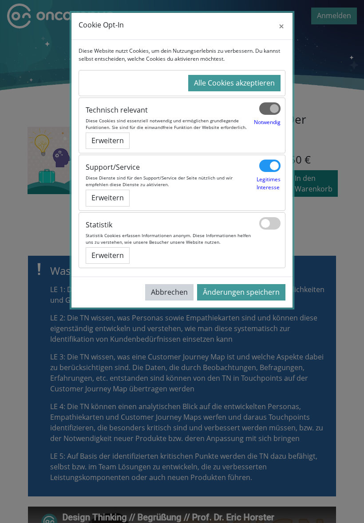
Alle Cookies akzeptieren (234, 83)
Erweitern (107, 140)
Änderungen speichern (241, 292)
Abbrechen (169, 292)
